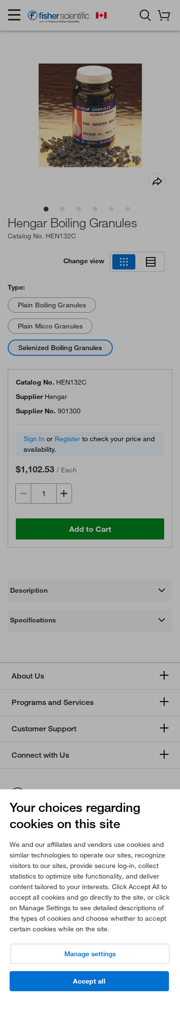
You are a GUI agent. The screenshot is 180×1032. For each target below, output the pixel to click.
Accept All (89, 981)
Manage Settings (90, 954)
